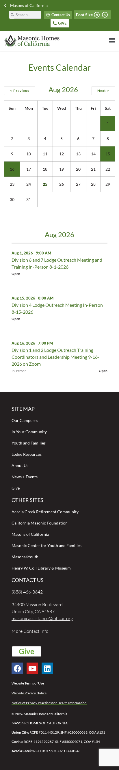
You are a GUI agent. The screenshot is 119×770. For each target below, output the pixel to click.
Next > (103, 90)
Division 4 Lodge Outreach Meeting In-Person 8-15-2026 (57, 308)
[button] (87, 40)
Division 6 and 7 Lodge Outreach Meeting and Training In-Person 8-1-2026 (57, 263)
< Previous (19, 90)
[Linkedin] (47, 668)
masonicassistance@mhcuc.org (42, 618)
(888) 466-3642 (27, 592)
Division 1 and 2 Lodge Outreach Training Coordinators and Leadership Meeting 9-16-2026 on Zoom (55, 357)
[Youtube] (32, 668)
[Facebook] (17, 668)
